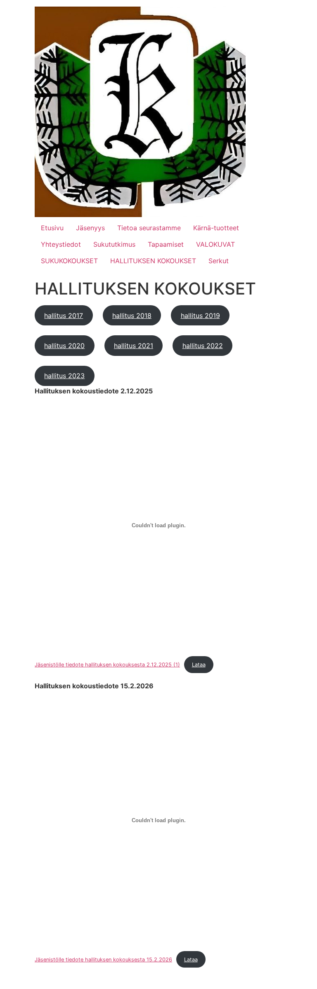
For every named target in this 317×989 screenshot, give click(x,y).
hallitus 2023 (64, 376)
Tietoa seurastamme (149, 228)
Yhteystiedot (61, 244)
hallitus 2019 (200, 315)
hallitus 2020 (64, 345)
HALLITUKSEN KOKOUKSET (153, 261)
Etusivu (52, 228)
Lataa (199, 665)
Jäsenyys (90, 228)
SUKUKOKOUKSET (69, 261)
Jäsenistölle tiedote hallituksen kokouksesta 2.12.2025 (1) (107, 665)
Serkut (218, 261)
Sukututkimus (114, 244)
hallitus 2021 (133, 345)
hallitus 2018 (131, 315)
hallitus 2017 (63, 315)
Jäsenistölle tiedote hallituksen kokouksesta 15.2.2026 (103, 959)
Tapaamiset (166, 244)
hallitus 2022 (202, 345)
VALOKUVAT (215, 244)
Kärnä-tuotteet (216, 228)
